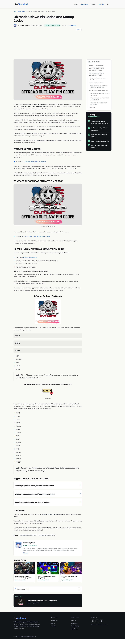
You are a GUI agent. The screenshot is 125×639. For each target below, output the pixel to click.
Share (78, 29)
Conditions (74, 629)
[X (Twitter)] (93, 621)
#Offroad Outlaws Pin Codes (47, 535)
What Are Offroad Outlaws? (96, 65)
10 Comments (72, 25)
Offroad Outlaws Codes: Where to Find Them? (99, 78)
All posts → (26, 553)
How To (93, 4)
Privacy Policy (75, 626)
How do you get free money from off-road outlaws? (100, 94)
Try (21, 4)
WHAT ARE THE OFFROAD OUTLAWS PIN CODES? (96, 69)
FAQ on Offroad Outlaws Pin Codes (98, 90)
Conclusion (92, 107)
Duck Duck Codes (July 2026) (100, 141)
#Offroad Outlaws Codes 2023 (28, 535)
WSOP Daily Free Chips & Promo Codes (37, 236)
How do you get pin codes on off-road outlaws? (98, 103)
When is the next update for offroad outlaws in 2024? (99, 98)
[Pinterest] (101, 621)
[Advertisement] (62, 46)
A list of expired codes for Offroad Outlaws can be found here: (98, 86)
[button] (107, 4)
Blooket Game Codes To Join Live (35, 161)
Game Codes (84, 4)
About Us (73, 620)
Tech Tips (101, 4)
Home (76, 4)
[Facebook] (97, 621)
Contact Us (74, 623)
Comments (47, 589)
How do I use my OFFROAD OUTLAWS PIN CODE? (96, 74)
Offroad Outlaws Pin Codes (96, 83)
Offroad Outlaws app (30, 257)
